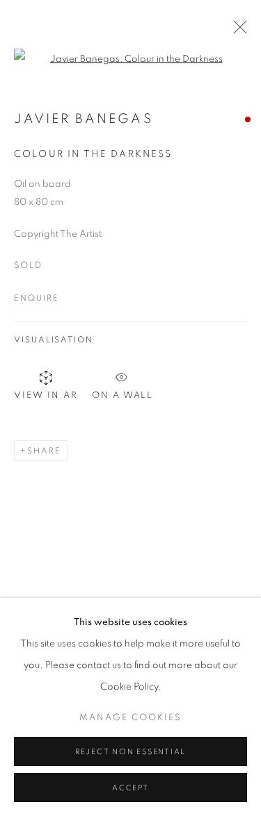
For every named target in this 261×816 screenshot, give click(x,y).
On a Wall (122, 393)
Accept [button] (130, 788)
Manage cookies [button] (130, 717)
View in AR (46, 395)
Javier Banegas (83, 119)
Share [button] (44, 451)
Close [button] (236, 31)
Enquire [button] (36, 298)
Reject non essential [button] (130, 752)
